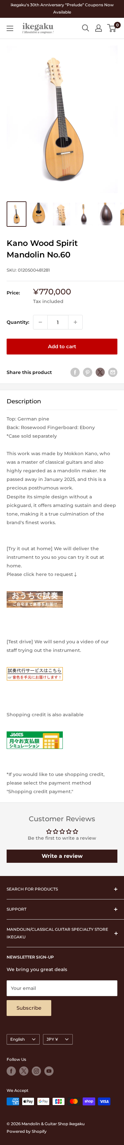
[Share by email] (112, 372)
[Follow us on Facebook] (11, 1071)
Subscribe (29, 1008)
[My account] (98, 28)
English (17, 1039)
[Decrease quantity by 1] (40, 322)
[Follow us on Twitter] (23, 1071)
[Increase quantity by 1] (75, 322)
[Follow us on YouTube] (49, 1071)
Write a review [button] (62, 856)
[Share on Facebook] (75, 372)
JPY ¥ (52, 1039)
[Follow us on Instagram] (36, 1071)
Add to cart (62, 346)
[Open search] (85, 28)
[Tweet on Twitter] (100, 372)
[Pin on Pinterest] (87, 372)
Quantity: (18, 322)
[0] (112, 28)
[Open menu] (10, 28)
